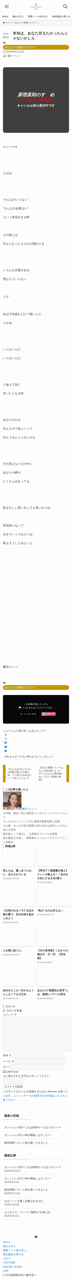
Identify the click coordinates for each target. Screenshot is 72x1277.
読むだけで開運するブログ (20, 47)
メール (8, 1061)
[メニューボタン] (6, 6)
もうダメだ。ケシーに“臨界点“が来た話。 (28, 1214)
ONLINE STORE (12, 1266)
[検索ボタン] (65, 6)
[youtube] (36, 1237)
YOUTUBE (9, 1262)
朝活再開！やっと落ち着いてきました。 (27, 1142)
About (6, 1242)
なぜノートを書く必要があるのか (23, 1203)
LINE (6, 1270)
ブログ (7, 1258)
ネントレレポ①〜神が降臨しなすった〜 (27, 1135)
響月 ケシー (29, 808)
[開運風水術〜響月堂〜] (36, 6)
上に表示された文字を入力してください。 (27, 1075)
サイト (7, 1066)
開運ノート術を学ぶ (14, 1250)
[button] (5, 735)
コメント (10, 1014)
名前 (7, 1055)
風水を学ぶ (9, 1246)
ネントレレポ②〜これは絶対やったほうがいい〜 (32, 1127)
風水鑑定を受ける (13, 1254)
